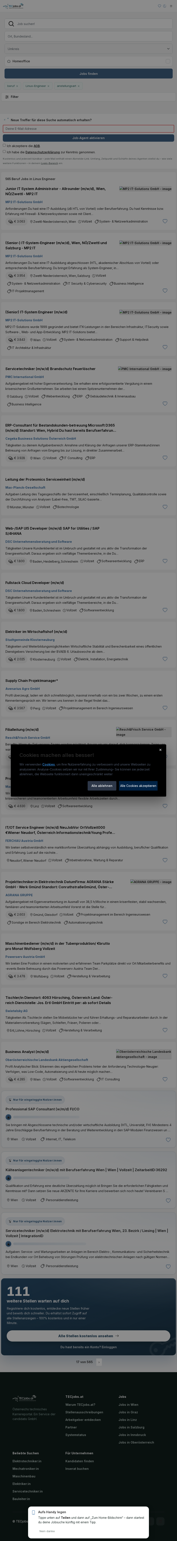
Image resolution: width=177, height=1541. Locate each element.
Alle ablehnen (102, 786)
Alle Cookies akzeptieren (138, 786)
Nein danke (47, 1531)
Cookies (48, 764)
